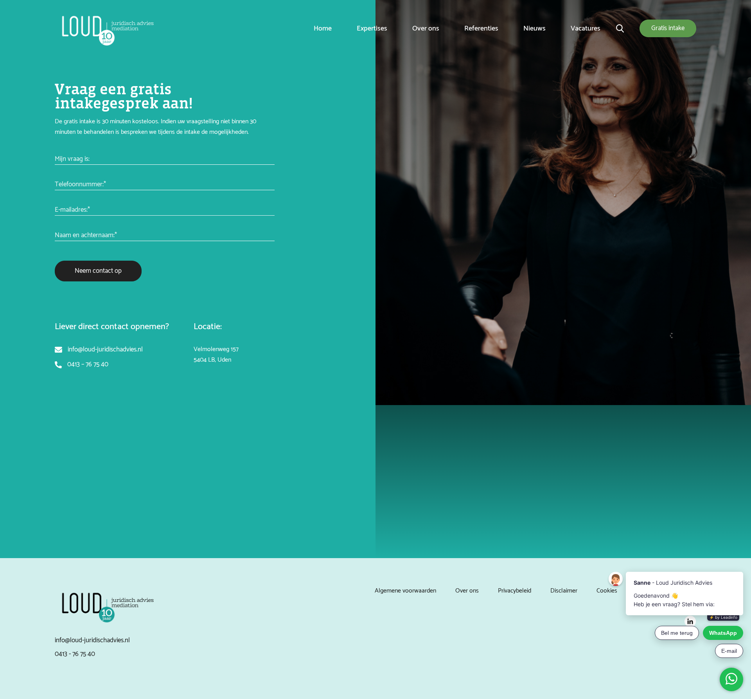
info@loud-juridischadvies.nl (105, 349)
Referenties (481, 28)
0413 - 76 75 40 (75, 654)
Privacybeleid (514, 591)
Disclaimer (563, 591)
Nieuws (534, 28)
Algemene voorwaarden (405, 591)
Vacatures (585, 28)
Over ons (425, 28)
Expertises (372, 28)
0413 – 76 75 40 (87, 364)
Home (323, 28)
